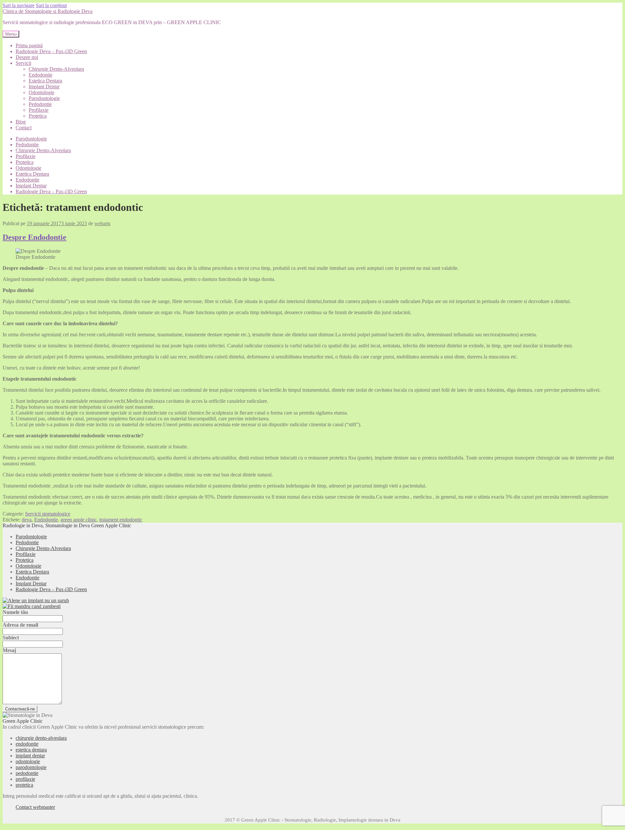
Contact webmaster (35, 807)
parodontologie (31, 767)
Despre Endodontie (34, 237)
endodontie (27, 744)
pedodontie (27, 773)
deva (27, 519)
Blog (21, 121)
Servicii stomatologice (47, 514)
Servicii (23, 63)
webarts (102, 223)
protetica (24, 785)
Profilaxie (39, 110)
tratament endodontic (120, 519)
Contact (24, 127)
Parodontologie (44, 98)
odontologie (28, 761)
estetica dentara (31, 749)
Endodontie (40, 75)
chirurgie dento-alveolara (41, 738)
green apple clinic (79, 519)
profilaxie (25, 779)
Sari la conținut (51, 5)
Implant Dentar (44, 86)
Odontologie (41, 92)
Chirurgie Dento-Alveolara (56, 69)
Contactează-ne (20, 708)
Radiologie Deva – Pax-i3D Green (51, 51)
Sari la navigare (19, 5)
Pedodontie (40, 104)
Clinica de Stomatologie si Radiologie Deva (47, 11)
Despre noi (27, 57)
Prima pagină (29, 45)
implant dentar (30, 755)
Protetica (38, 116)
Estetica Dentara (45, 80)
